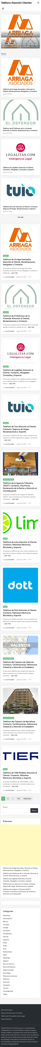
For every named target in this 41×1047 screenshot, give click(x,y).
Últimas (3, 54)
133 (18, 798)
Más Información (6, 1010)
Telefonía (6, 979)
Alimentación (7, 918)
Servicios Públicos (8, 479)
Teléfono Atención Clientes (16, 2)
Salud (5, 955)
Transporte (6, 985)
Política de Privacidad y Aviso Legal (13, 1016)
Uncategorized (8, 991)
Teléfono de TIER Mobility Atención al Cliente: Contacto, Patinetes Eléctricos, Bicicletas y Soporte (20, 775)
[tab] (3, 53)
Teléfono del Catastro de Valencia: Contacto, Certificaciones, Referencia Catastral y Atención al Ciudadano (20, 664)
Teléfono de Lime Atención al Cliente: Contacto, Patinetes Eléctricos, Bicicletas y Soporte (20, 544)
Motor (5, 538)
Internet (6, 312)
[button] (31, 16)
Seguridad (6, 958)
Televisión (6, 982)
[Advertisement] (20, 844)
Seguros (6, 256)
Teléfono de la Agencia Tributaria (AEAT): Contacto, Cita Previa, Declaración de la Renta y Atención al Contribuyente (19, 891)
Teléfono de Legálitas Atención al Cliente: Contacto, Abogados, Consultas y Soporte (18, 372)
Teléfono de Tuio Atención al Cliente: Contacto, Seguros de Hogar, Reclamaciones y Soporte (19, 429)
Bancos (5, 921)
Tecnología (6, 973)
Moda (5, 943)
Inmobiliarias (7, 934)
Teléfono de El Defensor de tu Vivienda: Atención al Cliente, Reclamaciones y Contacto (16, 318)
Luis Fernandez (9, 277)
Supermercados (8, 970)
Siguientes (27, 798)
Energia (5, 927)
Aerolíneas (6, 915)
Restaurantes (7, 952)
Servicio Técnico (8, 964)
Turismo (5, 988)
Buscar (5, 807)
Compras (6, 924)
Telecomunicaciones (10, 976)
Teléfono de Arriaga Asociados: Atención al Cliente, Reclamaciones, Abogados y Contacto (19, 262)
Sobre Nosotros (6, 1019)
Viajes (5, 994)
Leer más (14, 273)
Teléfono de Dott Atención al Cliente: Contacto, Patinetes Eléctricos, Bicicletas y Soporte (20, 613)
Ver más (20, 217)
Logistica (6, 940)
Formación (6, 931)
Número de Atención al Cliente (11, 1013)
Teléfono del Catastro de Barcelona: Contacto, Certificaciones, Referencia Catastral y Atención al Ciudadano (20, 724)
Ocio (4, 949)
